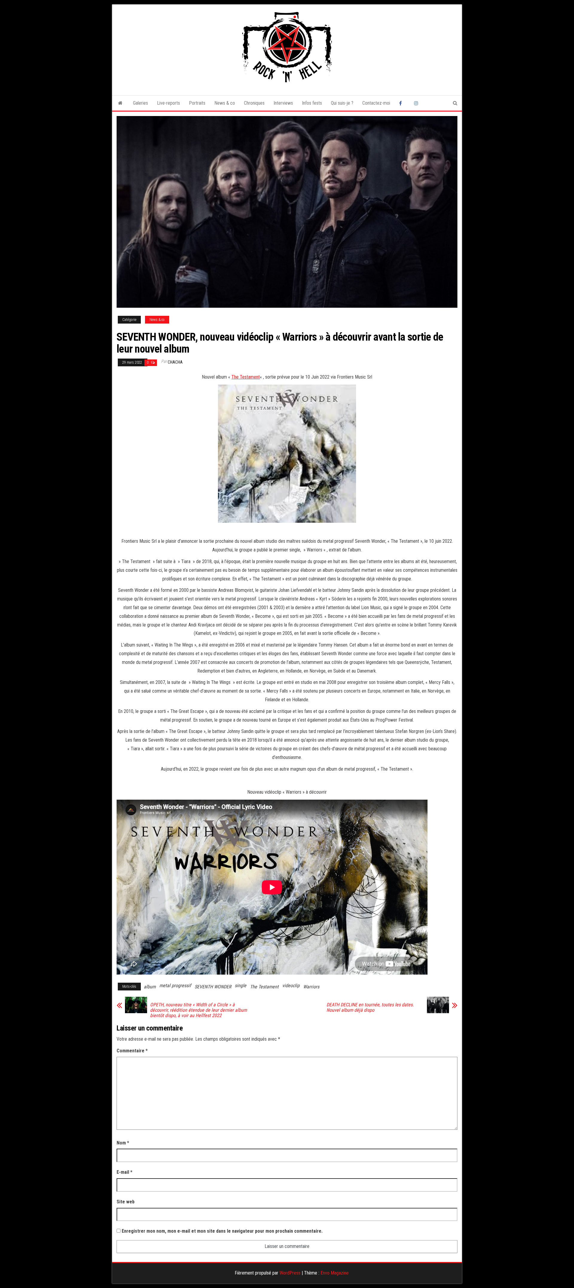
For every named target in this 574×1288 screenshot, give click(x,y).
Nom (123, 1143)
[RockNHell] (120, 103)
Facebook (402, 103)
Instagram (417, 103)
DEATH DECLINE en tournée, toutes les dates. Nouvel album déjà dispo (370, 1007)
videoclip (291, 985)
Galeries (140, 103)
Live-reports (168, 103)
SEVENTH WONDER (213, 987)
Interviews (283, 103)
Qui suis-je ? (342, 103)
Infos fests (312, 103)
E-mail (124, 1172)
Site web (126, 1202)
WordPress (290, 1273)
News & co (224, 103)
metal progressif (175, 985)
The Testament (245, 377)
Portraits (197, 103)
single (240, 985)
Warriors (311, 987)
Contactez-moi (376, 103)
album (150, 987)
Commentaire (132, 1051)
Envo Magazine (334, 1273)
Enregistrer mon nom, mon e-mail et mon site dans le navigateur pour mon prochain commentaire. (222, 1231)
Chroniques (254, 103)
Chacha (175, 362)
